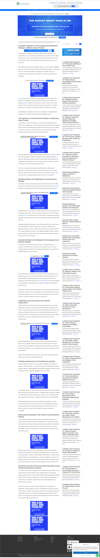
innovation (25, 215)
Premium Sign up (69, 537)
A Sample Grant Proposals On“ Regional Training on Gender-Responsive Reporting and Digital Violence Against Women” (71, 118)
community (33, 348)
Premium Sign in (69, 536)
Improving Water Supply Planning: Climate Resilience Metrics (71, 221)
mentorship (40, 278)
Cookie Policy (83, 555)
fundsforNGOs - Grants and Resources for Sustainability (27, 4)
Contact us (35, 536)
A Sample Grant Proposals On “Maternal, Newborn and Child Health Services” (71, 271)
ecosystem (32, 294)
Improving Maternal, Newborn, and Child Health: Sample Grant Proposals (71, 205)
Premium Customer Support (70, 538)
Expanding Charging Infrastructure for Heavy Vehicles (70, 255)
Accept (86, 552)
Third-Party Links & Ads (53, 537)
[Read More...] (71, 73)
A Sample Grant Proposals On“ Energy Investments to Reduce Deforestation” (71, 450)
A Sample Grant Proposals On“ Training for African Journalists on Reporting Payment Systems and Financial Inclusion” (71, 156)
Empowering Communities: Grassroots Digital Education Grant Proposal (71, 190)
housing (25, 102)
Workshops (44, 280)
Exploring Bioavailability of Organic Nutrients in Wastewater (70, 174)
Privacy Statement (87, 555)
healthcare (53, 172)
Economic (20, 98)
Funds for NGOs (20, 536)
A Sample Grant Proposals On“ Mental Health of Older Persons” (71, 486)
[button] (97, 544)
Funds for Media (20, 538)
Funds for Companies (20, 537)
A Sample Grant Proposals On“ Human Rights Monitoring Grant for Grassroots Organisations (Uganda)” (71, 395)
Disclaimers (52, 538)
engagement (53, 154)
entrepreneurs (55, 186)
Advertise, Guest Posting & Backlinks (38, 538)
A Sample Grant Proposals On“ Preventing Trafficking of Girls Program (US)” (71, 63)
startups (27, 122)
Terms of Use (52, 536)
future (57, 457)
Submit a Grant (36, 537)
